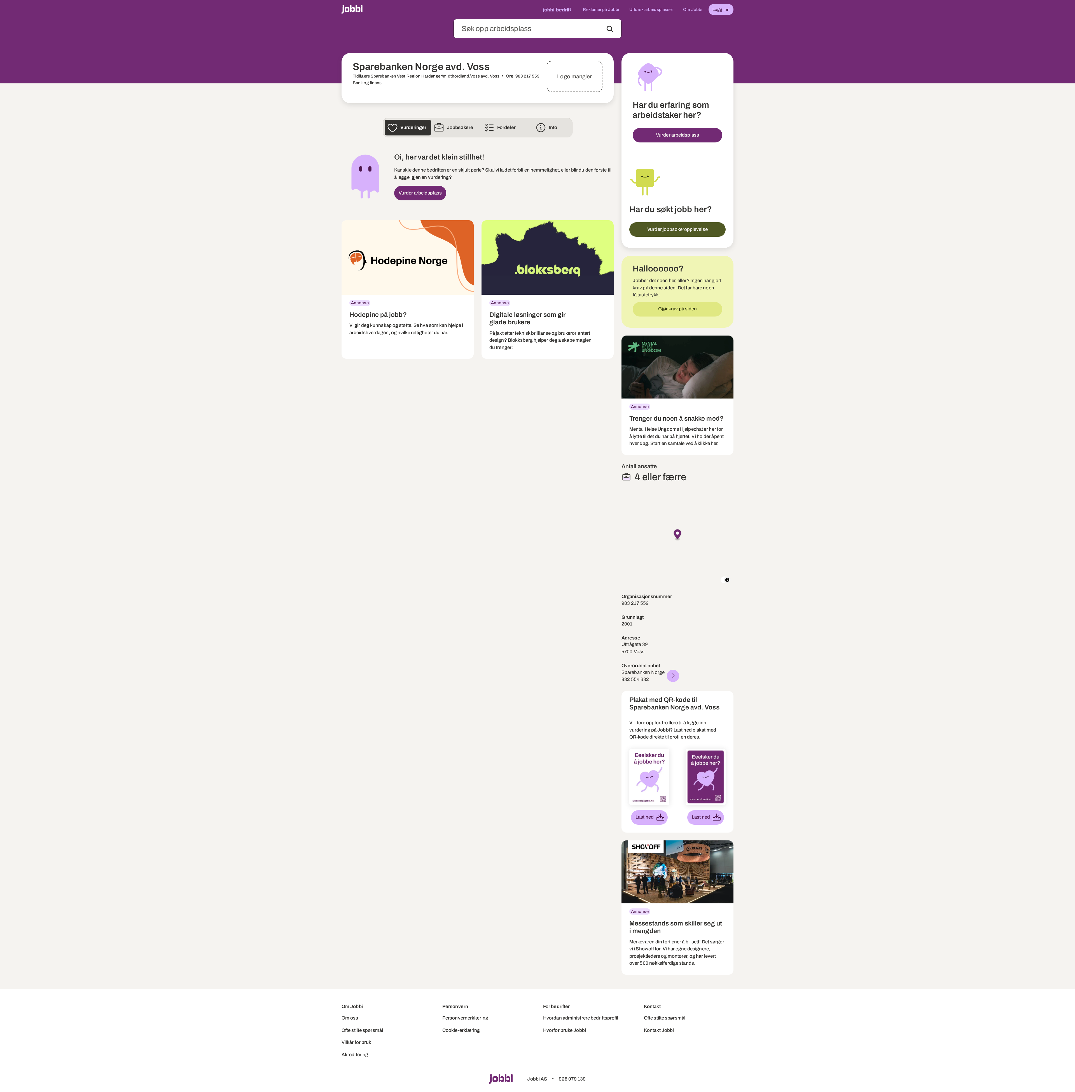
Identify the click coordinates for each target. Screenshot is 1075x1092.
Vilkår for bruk (356, 1042)
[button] (677, 535)
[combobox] (537, 28)
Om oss (350, 1018)
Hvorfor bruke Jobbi (564, 1030)
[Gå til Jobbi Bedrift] (557, 9)
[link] (408, 289)
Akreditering (355, 1054)
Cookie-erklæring (461, 1030)
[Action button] (609, 28)
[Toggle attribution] (727, 580)
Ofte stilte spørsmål (362, 1030)
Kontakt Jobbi (659, 1030)
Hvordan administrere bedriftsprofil (580, 1018)
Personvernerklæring (465, 1018)
